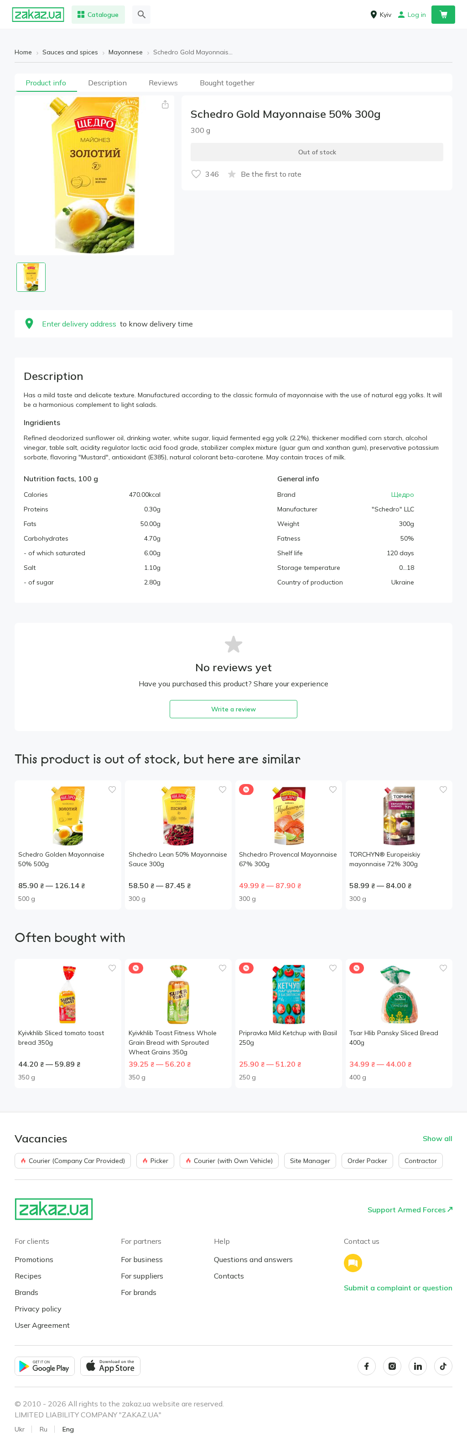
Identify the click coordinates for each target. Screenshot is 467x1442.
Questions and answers (253, 1259)
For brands (138, 1292)
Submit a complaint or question (398, 1287)
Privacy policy (38, 1308)
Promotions (34, 1259)
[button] (165, 104)
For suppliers (142, 1275)
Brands (26, 1292)
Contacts (229, 1275)
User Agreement (42, 1325)
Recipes (28, 1275)
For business (142, 1259)
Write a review (233, 709)
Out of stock (317, 152)
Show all (437, 1138)
